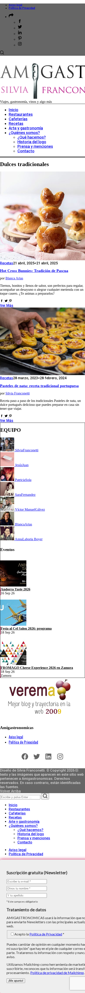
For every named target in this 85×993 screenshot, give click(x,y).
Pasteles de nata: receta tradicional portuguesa (39, 386)
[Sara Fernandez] (7, 494)
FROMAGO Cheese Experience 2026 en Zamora (37, 668)
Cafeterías (17, 813)
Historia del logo (30, 834)
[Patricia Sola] (7, 480)
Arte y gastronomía (24, 822)
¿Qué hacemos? (30, 830)
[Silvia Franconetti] (7, 450)
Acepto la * (39, 934)
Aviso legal (15, 5)
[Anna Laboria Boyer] (7, 539)
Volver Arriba (10, 791)
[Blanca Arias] (7, 524)
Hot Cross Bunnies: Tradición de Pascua (34, 271)
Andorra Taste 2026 (15, 589)
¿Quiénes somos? (23, 826)
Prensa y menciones (33, 838)
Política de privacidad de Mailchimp (57, 973)
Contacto (24, 842)
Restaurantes (19, 809)
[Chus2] (7, 465)
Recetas (6, 263)
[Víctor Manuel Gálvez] (7, 509)
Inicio (13, 805)
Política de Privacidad (22, 8)
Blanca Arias (14, 278)
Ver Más (6, 305)
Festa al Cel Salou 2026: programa (26, 628)
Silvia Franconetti (17, 393)
